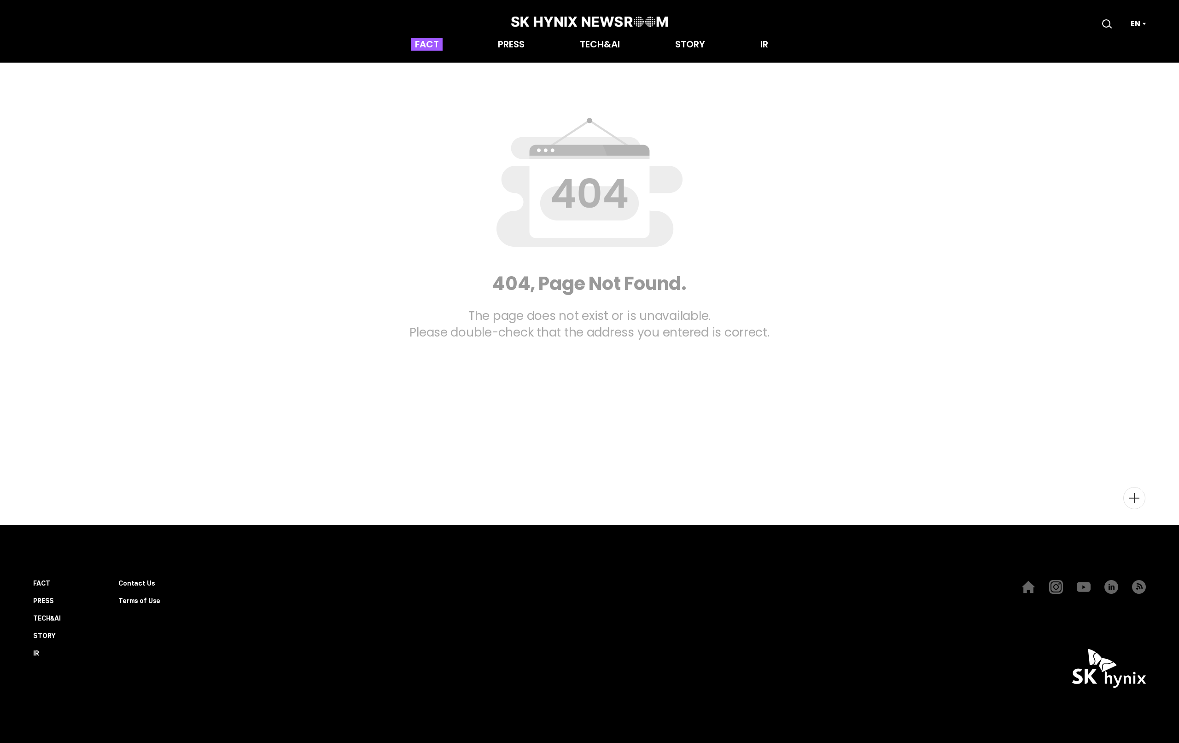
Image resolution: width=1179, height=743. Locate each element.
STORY (690, 45)
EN (1135, 24)
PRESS (511, 45)
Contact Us (136, 583)
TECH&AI (600, 45)
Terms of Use (139, 601)
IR (764, 45)
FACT (427, 45)
